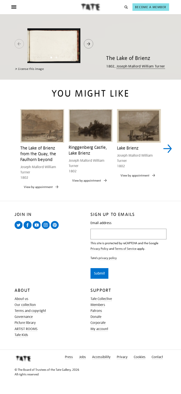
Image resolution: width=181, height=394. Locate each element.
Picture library (25, 323)
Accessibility (101, 357)
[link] (29, 69)
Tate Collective (101, 299)
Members (97, 305)
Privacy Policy (99, 249)
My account (99, 329)
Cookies (139, 357)
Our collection (25, 305)
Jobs (82, 357)
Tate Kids (21, 335)
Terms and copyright (30, 311)
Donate (95, 317)
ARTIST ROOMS (26, 329)
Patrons (96, 311)
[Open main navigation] (46, 7)
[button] (126, 7)
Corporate (98, 323)
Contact (157, 357)
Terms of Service (125, 249)
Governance (24, 317)
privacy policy (107, 258)
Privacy (122, 357)
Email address (100, 223)
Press (69, 357)
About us (21, 299)
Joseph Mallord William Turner (140, 66)
